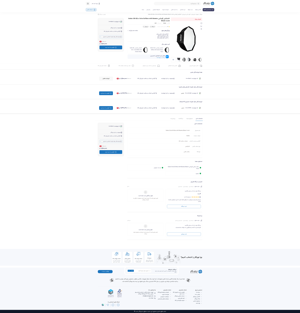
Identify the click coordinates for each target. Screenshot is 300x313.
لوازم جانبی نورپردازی (186, 14)
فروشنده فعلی (106, 78)
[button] (201, 23)
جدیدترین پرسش (178, 220)
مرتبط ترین (191, 186)
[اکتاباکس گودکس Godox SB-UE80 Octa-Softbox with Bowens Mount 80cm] (194, 59)
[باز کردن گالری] (186, 39)
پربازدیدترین (185, 186)
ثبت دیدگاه (184, 206)
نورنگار (201, 14)
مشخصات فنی (199, 118)
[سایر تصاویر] (173, 59)
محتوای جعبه (189, 118)
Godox (164, 23)
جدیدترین (180, 186)
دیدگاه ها (181, 118)
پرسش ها (173, 118)
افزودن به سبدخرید (104, 93)
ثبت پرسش (184, 234)
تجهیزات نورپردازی (195, 14)
